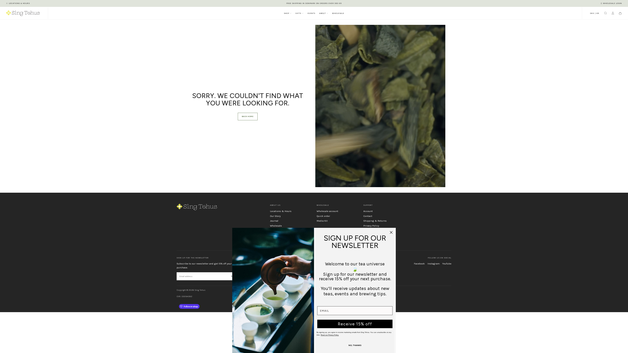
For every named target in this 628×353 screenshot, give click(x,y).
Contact (367, 216)
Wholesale (338, 13)
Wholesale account (327, 211)
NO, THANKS (355, 345)
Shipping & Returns (375, 220)
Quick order (323, 216)
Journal (274, 220)
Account (368, 211)
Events (311, 13)
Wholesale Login (612, 3)
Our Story (275, 216)
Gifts (298, 13)
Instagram (433, 263)
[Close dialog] (391, 232)
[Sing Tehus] (197, 206)
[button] (595, 13)
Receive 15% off (355, 323)
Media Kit (322, 220)
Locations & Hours (19, 3)
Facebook (419, 263)
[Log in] (613, 13)
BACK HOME (247, 116)
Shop (286, 13)
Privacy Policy (371, 225)
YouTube (446, 263)
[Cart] (620, 13)
